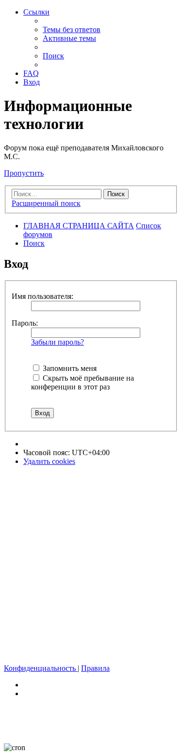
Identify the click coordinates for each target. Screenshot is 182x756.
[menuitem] (71, 29)
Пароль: (25, 323)
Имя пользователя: (42, 296)
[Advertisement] (91, 565)
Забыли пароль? (57, 342)
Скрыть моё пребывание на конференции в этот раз (82, 382)
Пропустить (24, 173)
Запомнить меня (69, 368)
